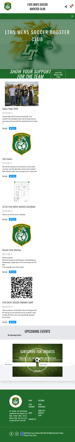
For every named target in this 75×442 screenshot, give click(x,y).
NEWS (30, 413)
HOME (30, 400)
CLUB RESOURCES (41, 405)
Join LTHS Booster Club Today (58, 74)
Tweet (13, 128)
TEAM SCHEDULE (32, 405)
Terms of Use (33, 435)
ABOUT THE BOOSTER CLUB (41, 413)
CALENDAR (41, 400)
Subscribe (37, 370)
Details (4, 128)
